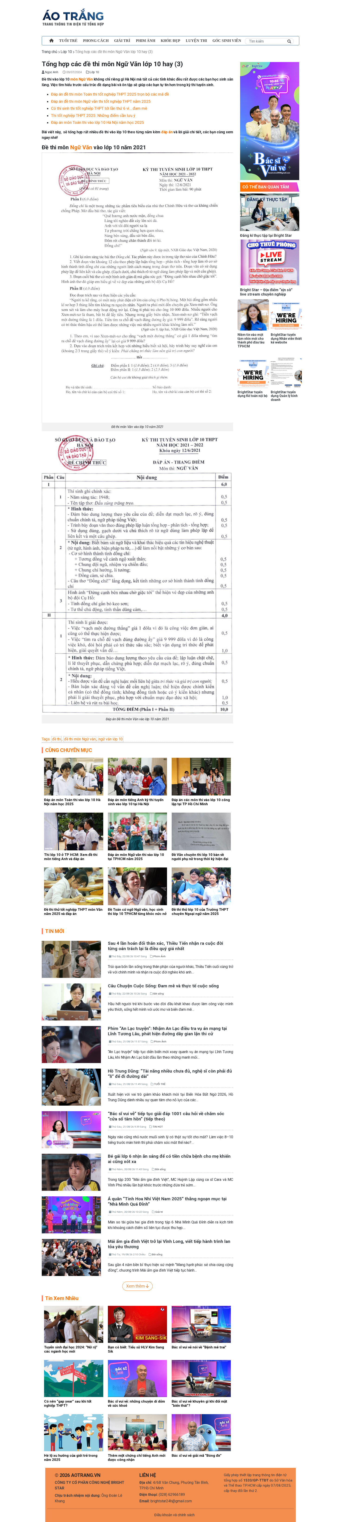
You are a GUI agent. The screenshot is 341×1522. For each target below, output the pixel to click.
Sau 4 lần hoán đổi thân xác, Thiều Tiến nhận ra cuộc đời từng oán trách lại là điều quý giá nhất (165, 946)
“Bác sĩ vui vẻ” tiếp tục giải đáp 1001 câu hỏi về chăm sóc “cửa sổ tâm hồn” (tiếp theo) (166, 1116)
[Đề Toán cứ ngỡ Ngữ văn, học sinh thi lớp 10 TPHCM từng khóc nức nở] (137, 886)
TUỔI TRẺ (68, 41)
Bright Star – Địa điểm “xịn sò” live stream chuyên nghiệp (266, 292)
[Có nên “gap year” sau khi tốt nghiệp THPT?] (73, 1378)
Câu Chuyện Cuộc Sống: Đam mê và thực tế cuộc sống (163, 986)
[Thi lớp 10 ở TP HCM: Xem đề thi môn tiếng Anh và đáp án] (73, 831)
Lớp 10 (66, 52)
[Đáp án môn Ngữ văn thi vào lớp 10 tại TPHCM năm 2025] (137, 831)
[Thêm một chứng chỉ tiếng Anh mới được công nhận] (137, 1432)
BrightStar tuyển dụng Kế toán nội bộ (252, 394)
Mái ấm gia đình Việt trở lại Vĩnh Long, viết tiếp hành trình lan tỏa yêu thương (169, 1244)
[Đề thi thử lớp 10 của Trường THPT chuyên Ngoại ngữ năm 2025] (201, 886)
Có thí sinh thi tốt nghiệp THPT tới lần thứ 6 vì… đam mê (99, 108)
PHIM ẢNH (145, 41)
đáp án (166, 132)
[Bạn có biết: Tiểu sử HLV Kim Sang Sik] (137, 1324)
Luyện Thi (196, 41)
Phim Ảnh (159, 956)
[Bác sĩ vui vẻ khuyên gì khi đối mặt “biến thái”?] (201, 1378)
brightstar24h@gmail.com (171, 1501)
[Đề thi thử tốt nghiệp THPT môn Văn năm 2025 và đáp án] (73, 886)
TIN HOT (158, 1126)
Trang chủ (49, 52)
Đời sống (158, 993)
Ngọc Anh (51, 72)
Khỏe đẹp (170, 41)
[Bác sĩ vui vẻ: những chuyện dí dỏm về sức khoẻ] (137, 1378)
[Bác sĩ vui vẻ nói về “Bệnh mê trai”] (201, 1324)
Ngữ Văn (81, 147)
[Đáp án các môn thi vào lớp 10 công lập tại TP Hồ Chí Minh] (201, 776)
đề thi (56, 739)
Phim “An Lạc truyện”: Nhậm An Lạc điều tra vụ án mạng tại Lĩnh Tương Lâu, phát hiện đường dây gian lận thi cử (167, 1031)
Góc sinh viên (226, 41)
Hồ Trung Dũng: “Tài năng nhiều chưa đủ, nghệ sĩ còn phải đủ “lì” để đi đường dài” (170, 1073)
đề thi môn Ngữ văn (80, 739)
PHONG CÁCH (96, 41)
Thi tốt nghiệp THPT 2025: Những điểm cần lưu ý (93, 115)
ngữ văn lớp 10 (111, 739)
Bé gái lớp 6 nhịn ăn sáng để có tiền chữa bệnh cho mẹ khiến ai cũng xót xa (169, 1159)
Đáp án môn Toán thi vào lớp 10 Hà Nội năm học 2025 (97, 122)
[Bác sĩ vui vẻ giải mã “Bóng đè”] (201, 1432)
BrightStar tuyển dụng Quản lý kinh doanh (284, 396)
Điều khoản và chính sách (174, 1515)
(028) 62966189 (172, 1494)
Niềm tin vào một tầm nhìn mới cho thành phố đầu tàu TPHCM (251, 340)
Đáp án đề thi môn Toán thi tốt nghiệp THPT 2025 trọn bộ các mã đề (110, 94)
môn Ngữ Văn (81, 79)
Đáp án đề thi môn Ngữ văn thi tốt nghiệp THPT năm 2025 (101, 101)
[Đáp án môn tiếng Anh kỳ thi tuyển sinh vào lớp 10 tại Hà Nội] (137, 776)
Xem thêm (136, 1286)
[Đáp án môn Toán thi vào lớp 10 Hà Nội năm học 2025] (73, 776)
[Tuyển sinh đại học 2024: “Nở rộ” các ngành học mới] (73, 1324)
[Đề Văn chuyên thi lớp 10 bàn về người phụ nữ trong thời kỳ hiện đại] (201, 831)
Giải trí (122, 41)
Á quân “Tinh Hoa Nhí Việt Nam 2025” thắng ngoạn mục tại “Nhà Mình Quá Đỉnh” (167, 1201)
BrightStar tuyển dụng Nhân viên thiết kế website (286, 338)
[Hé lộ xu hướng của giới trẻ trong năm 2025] (73, 1432)
